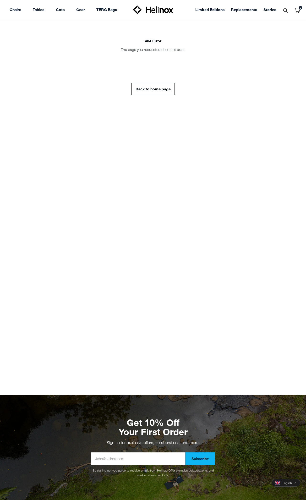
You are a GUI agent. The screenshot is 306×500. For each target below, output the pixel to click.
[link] (107, 10)
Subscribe (200, 458)
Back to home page (153, 89)
